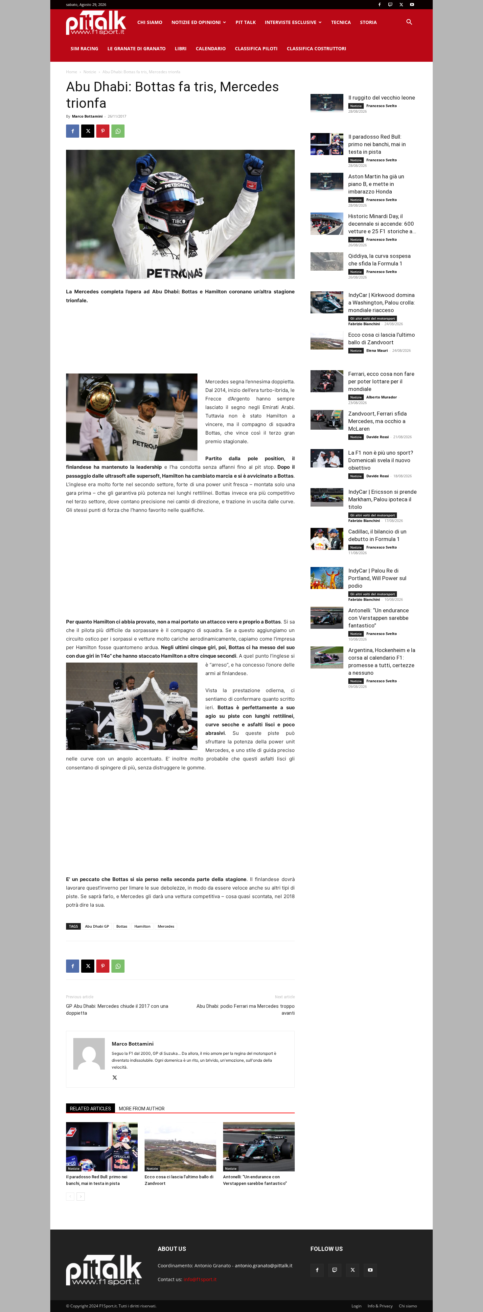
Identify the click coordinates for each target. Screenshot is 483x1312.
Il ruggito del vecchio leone (381, 97)
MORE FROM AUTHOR (142, 1108)
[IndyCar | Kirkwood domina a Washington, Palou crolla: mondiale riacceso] (326, 302)
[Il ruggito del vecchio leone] (326, 103)
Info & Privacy (380, 1306)
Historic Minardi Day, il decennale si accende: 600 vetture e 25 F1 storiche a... (382, 224)
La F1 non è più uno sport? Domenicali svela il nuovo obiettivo (380, 460)
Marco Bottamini (87, 116)
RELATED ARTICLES (90, 1108)
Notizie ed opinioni (196, 22)
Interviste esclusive (290, 22)
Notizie (89, 72)
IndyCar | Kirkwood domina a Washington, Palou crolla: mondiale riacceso (381, 302)
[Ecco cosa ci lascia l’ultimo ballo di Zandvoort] (180, 1146)
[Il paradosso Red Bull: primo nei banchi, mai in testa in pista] (102, 1146)
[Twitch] (390, 4)
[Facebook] (379, 4)
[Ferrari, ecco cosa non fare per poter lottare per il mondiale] (326, 381)
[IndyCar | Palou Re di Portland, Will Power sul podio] (326, 578)
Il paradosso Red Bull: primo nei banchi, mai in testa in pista (377, 144)
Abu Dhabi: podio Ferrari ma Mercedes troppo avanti (245, 1009)
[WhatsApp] (118, 131)
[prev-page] (70, 1196)
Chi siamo (149, 22)
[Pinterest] (102, 131)
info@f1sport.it (200, 1279)
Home (71, 72)
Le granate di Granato (136, 48)
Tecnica (341, 22)
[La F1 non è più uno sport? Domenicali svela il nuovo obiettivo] (326, 458)
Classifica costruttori (316, 48)
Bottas (121, 926)
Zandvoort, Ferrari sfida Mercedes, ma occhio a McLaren (377, 421)
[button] (409, 23)
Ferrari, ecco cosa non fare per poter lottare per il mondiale (381, 381)
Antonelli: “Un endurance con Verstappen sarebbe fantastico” (378, 618)
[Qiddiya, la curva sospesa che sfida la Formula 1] (326, 261)
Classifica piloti (256, 48)
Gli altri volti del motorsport (372, 318)
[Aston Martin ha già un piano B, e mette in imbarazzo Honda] (326, 182)
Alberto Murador (381, 397)
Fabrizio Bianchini (364, 323)
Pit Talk (246, 22)
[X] (401, 4)
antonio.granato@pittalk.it (263, 1265)
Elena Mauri (377, 350)
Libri (181, 48)
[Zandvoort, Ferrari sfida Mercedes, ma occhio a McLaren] (326, 420)
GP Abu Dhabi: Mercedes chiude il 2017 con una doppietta (117, 1009)
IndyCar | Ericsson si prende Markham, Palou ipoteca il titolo (382, 499)
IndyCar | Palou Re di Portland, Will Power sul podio (377, 578)
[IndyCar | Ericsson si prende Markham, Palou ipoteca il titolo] (326, 497)
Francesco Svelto (381, 105)
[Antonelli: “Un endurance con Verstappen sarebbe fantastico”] (259, 1146)
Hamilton (142, 926)
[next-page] (81, 1196)
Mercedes (166, 926)
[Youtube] (412, 4)
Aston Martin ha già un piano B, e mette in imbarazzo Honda (376, 184)
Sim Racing (84, 48)
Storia (368, 22)
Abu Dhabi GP (97, 926)
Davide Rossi (377, 436)
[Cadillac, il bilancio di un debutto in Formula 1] (326, 539)
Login (356, 1306)
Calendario (211, 48)
